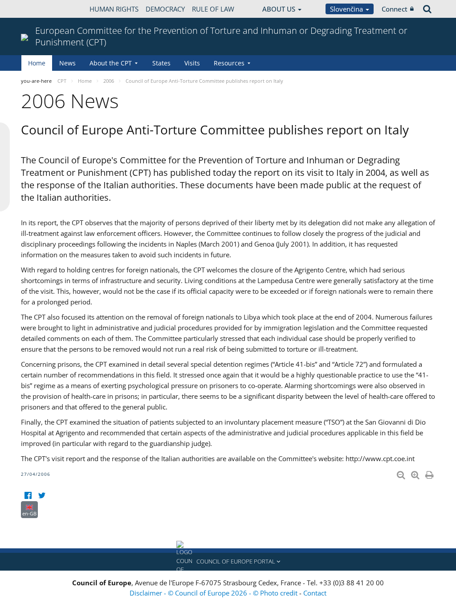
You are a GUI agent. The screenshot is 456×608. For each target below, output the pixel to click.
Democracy (165, 8)
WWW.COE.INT (43, 9)
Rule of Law (213, 8)
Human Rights (114, 8)
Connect (394, 8)
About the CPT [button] (111, 63)
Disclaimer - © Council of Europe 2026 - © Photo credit (214, 592)
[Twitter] (42, 496)
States (161, 63)
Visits (192, 63)
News (67, 63)
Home (36, 63)
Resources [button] (229, 63)
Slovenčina (347, 8)
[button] (228, 562)
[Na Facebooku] (28, 496)
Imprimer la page (430, 473)
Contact (314, 592)
